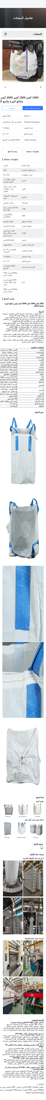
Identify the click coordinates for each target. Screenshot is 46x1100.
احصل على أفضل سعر (33, 108)
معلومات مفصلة (32, 151)
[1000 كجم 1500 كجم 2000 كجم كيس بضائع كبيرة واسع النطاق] (23, 61)
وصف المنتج (12, 151)
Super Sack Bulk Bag (35, 1093)
